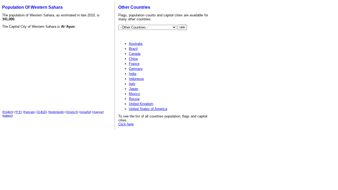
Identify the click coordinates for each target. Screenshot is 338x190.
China (133, 59)
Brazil (133, 49)
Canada (134, 54)
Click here (126, 124)
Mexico (134, 94)
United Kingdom (141, 104)
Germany (136, 69)
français (29, 111)
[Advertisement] (48, 65)
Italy (132, 84)
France (134, 64)
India (132, 74)
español (85, 111)
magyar (98, 111)
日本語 (41, 111)
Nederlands (56, 111)
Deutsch (72, 111)
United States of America (148, 109)
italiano (7, 115)
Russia (134, 99)
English (7, 111)
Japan (133, 89)
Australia (135, 44)
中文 (18, 111)
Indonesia (136, 79)
